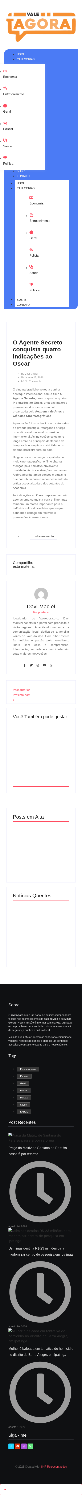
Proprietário (41, 612)
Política (8, 163)
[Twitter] (31, 665)
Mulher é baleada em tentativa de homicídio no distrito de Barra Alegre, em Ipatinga (40, 918)
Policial (8, 129)
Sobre (21, 299)
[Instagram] (38, 665)
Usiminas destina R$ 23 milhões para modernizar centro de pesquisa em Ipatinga (40, 762)
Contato (23, 304)
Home (21, 183)
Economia (10, 76)
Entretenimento (13, 94)
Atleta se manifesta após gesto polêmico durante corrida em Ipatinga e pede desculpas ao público (40, 944)
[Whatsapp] (51, 665)
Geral (7, 111)
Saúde (7, 146)
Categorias (26, 188)
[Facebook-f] (24, 665)
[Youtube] (44, 665)
